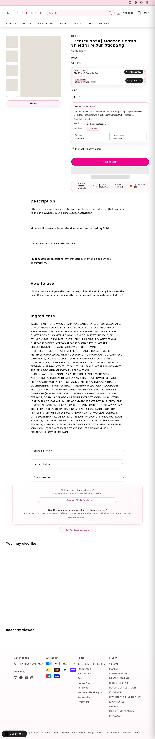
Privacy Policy (78, 732)
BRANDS (64, 23)
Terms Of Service (60, 732)
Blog (80, 678)
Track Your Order (99, 23)
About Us (126, 732)
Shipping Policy (43, 450)
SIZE (74, 90)
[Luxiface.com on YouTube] (26, 677)
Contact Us (139, 732)
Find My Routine (77, 517)
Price (74, 57)
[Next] (12, 94)
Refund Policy (42, 463)
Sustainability (84, 697)
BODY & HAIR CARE (119, 683)
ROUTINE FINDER (118, 673)
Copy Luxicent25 (133, 72)
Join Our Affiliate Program (90, 692)
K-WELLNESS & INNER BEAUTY (125, 697)
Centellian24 (79, 50)
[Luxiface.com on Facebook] (21, 677)
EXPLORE (78, 23)
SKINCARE (11, 23)
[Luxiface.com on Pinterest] (31, 677)
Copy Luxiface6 (134, 80)
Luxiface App (84, 683)
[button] (110, 170)
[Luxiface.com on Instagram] (15, 677)
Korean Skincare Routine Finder (92, 664)
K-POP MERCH (116, 692)
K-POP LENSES (116, 701)
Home (74, 36)
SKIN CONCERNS (45, 23)
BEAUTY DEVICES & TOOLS (123, 687)
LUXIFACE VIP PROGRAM (122, 711)
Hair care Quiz (84, 673)
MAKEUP (26, 23)
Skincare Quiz (84, 668)
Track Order (83, 687)
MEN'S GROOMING (119, 678)
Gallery (33, 103)
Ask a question (42, 477)
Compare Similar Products (79, 500)
